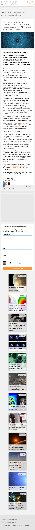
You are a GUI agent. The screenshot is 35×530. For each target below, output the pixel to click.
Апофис (19, 125)
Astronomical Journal (19, 166)
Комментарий (7, 234)
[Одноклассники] (6, 183)
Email (5, 255)
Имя (4, 248)
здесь (10, 169)
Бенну (24, 125)
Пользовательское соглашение (21, 525)
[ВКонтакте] (4, 183)
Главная (3, 12)
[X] (9, 183)
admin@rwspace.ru (10, 522)
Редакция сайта (5, 525)
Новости (9, 12)
